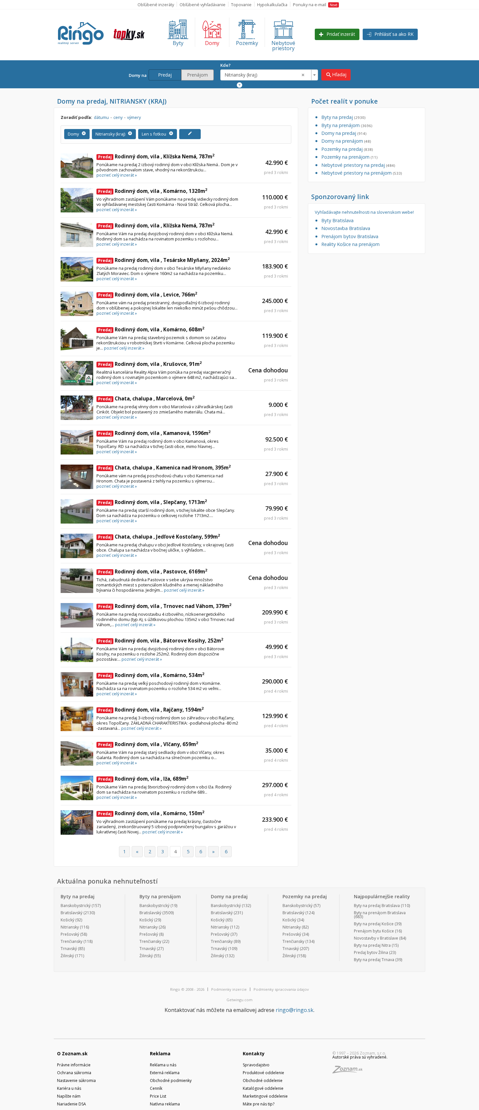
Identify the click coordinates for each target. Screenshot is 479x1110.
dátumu (101, 117)
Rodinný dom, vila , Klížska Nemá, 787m (156, 156)
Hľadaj (336, 74)
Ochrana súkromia (74, 1072)
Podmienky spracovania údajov (281, 989)
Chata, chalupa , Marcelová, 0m (146, 398)
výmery (134, 117)
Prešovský (70, 934)
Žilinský (67, 956)
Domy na (139, 75)
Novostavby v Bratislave (376, 938)
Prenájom (197, 75)
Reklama (160, 1053)
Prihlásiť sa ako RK (393, 34)
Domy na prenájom (346, 141)
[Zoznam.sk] (349, 1071)
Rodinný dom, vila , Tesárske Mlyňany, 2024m (164, 260)
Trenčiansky (71, 941)
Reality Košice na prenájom (350, 244)
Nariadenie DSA (71, 1104)
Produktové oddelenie (263, 1072)
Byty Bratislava (337, 220)
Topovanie (241, 4)
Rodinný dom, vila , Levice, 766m (147, 294)
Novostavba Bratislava (345, 228)
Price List (158, 1096)
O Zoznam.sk (72, 1053)
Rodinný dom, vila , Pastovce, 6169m (152, 571)
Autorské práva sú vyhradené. (359, 1057)
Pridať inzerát (340, 34)
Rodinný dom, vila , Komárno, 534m (151, 675)
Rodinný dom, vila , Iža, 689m (143, 778)
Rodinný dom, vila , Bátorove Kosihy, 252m (160, 640)
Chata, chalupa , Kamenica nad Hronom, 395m (164, 467)
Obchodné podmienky (171, 1080)
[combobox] (269, 74)
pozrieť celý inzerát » (116, 175)
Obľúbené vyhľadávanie (202, 4)
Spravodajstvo (256, 1065)
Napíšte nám (68, 1096)
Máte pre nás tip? (258, 1104)
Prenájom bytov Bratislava (349, 236)
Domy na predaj (343, 133)
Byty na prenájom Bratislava (380, 912)
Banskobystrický (76, 905)
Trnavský (69, 948)
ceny (118, 117)
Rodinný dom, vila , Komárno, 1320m (152, 191)
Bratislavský (71, 912)
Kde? (225, 65)
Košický (67, 920)
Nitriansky (70, 927)
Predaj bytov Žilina (371, 952)
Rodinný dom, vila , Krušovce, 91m (150, 364)
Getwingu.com (239, 999)
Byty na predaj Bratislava (377, 905)
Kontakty (254, 1053)
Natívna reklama (165, 1104)
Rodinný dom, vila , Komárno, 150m (151, 813)
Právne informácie (74, 1065)
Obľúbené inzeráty (156, 4)
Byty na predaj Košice (374, 924)
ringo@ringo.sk (294, 1010)
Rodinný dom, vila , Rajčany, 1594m (151, 709)
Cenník (156, 1088)
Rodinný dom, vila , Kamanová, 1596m (154, 433)
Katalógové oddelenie (263, 1088)
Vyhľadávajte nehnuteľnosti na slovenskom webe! (364, 212)
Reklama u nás (163, 1065)
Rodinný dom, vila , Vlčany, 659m (148, 744)
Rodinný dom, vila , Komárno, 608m (151, 329)
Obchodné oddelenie (263, 1080)
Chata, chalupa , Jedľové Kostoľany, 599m (159, 536)
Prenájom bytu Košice (374, 931)
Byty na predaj (343, 117)
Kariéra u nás (69, 1088)
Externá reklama (165, 1072)
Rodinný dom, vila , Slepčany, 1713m (152, 502)
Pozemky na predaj (347, 149)
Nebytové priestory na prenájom (361, 173)
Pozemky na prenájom (349, 157)
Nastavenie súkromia (76, 1080)
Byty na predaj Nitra (372, 945)
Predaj (165, 75)
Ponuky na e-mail (315, 4)
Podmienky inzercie (229, 989)
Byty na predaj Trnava (374, 959)
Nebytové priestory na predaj (358, 165)
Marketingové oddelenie (265, 1096)
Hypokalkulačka (272, 4)
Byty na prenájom (346, 125)
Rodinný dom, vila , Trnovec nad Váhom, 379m (164, 606)
